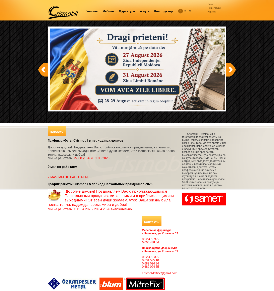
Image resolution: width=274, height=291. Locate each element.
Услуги (144, 11)
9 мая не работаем (62, 166)
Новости (57, 132)
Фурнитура (127, 11)
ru (180, 11)
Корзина (212, 11)
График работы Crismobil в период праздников (85, 140)
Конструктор (163, 11)
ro (190, 11)
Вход (210, 4)
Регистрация (214, 8)
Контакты (151, 222)
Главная (91, 11)
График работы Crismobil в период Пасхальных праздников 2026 (100, 184)
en (185, 11)
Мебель (108, 11)
